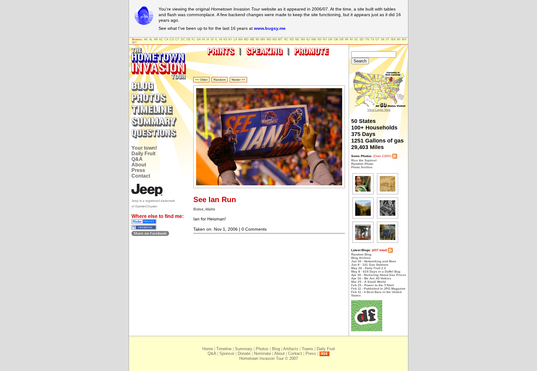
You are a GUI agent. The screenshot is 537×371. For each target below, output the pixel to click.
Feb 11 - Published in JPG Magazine (378, 288)
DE (188, 39)
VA (382, 39)
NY (325, 39)
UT (377, 39)
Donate (244, 353)
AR (156, 39)
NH (303, 39)
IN (220, 39)
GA (199, 39)
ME (252, 39)
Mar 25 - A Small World (368, 281)
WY (134, 42)
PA (346, 39)
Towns (307, 348)
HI (203, 39)
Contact (140, 176)
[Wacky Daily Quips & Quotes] (366, 330)
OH (330, 39)
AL (151, 39)
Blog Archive (361, 258)
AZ (161, 39)
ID (212, 39)
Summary (243, 348)
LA (235, 39)
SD (362, 39)
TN (367, 39)
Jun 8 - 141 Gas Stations (369, 264)
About (138, 164)
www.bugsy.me (270, 28)
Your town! (144, 148)
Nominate (262, 353)
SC (356, 39)
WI (399, 39)
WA (393, 39)
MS (275, 39)
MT (280, 39)
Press (138, 170)
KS (225, 39)
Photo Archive (362, 167)
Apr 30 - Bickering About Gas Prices (378, 275)
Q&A (137, 159)
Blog (276, 348)
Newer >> (238, 79)
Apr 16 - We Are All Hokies (371, 278)
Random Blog (361, 254)
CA (166, 39)
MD (246, 39)
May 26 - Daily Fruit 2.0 (368, 268)
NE (297, 39)
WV (404, 39)
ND (292, 39)
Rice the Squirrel (364, 160)
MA (240, 39)
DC (183, 39)
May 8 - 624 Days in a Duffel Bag (375, 271)
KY (230, 39)
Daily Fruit (143, 153)
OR (341, 39)
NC (286, 39)
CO (172, 39)
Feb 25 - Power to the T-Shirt (372, 285)
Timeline (224, 348)
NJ (308, 39)
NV (320, 39)
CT (177, 39)
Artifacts (290, 348)
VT (387, 39)
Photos (262, 348)
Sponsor (226, 353)
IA (207, 39)
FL (193, 39)
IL (216, 39)
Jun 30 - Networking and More (373, 261)
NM (313, 39)
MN (262, 39)
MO (269, 39)
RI (351, 39)
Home (207, 348)
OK (336, 39)
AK (146, 39)
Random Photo (362, 163)
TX (372, 39)
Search (360, 61)
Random (219, 79)
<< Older (201, 79)
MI (257, 39)
